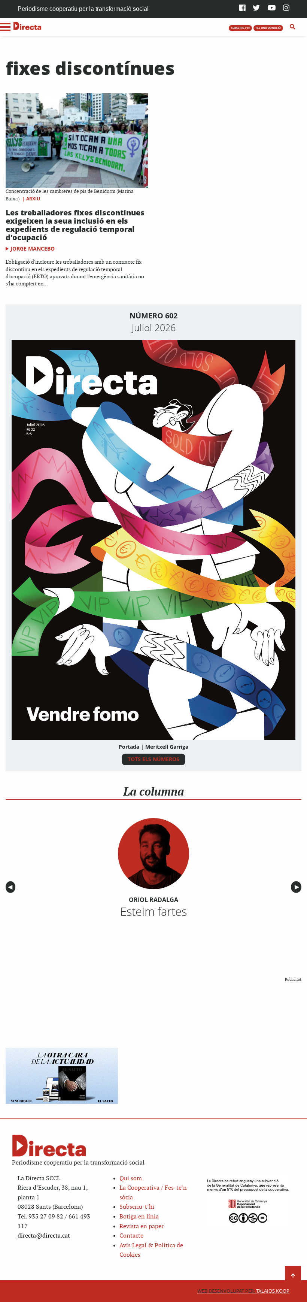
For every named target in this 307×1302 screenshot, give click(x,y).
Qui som (130, 1178)
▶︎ (298, 887)
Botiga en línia (139, 1216)
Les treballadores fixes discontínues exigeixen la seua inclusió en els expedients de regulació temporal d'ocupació (75, 225)
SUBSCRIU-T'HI (240, 28)
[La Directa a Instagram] (286, 8)
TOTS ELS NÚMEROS (153, 759)
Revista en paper (141, 1226)
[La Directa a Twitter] (256, 8)
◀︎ (11, 887)
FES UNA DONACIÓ (268, 28)
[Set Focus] (292, 27)
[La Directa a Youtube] (272, 8)
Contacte (131, 1235)
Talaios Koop (243, 1291)
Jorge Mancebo (32, 248)
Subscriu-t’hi (136, 1207)
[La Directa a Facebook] (242, 8)
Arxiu (33, 199)
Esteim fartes (153, 911)
